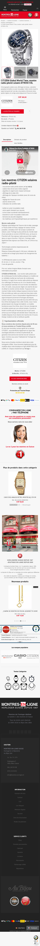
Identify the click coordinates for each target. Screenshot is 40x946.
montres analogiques (7, 22)
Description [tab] (7, 139)
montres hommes (24, 20)
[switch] (36, 943)
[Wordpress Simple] (10, 731)
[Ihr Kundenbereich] (31, 9)
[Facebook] (14, 731)
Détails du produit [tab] (20, 139)
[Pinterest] (21, 731)
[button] (15, 7)
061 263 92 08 (21, 128)
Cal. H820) (28, 187)
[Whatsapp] (25, 731)
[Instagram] (18, 731)
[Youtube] (29, 731)
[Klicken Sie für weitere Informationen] (20, 634)
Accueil (3, 20)
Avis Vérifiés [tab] (18, 143)
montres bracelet (12, 20)
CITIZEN (22, 371)
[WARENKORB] (25, 7)
